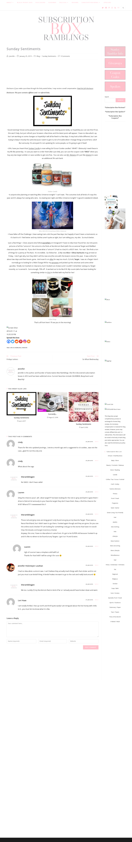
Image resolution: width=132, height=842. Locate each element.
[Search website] (123, 8)
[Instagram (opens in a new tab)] (112, 8)
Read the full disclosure (85, 88)
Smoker (115, 584)
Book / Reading (115, 470)
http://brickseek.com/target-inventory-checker (39, 530)
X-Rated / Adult (115, 621)
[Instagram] (25, 341)
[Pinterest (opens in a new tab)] (109, 8)
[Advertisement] (52, 74)
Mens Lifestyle (115, 550)
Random (24, 347)
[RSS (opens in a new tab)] (115, 8)
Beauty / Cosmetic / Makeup (115, 465)
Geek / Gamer (115, 508)
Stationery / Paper (115, 607)
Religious (115, 579)
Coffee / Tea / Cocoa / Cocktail (115, 479)
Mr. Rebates (71, 155)
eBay (51, 259)
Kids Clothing (115, 527)
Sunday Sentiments (49, 56)
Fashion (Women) (115, 489)
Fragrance (115, 503)
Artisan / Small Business (115, 456)
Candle (115, 475)
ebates (88, 155)
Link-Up (12, 347)
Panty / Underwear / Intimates (115, 565)
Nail (115, 560)
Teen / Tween (115, 612)
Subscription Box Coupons (115, 117)
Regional (115, 574)
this (48, 272)
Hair (115, 517)
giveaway (55, 262)
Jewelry (115, 522)
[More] (29, 341)
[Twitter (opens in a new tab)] (102, 8)
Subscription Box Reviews (115, 107)
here (106, 445)
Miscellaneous (115, 555)
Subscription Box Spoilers (115, 112)
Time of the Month (115, 617)
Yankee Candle (34, 148)
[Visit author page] (11, 371)
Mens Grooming (115, 546)
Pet (115, 569)
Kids (115, 531)
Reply (96, 441)
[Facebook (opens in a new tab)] (106, 8)
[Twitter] (12, 341)
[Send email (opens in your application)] (118, 8)
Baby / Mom (115, 460)
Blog (38, 56)
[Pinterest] (20, 341)
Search (107, 97)
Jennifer (12, 56)
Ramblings (18, 347)
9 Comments (65, 56)
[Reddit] (16, 341)
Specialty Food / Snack (115, 598)
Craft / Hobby (115, 484)
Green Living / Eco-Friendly (115, 512)
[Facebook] (8, 341)
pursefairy (46, 243)
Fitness (115, 494)
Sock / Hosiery (115, 593)
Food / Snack (115, 498)
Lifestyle (115, 536)
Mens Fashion (115, 541)
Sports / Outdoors (115, 602)
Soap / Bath (115, 588)
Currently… (52, 414)
